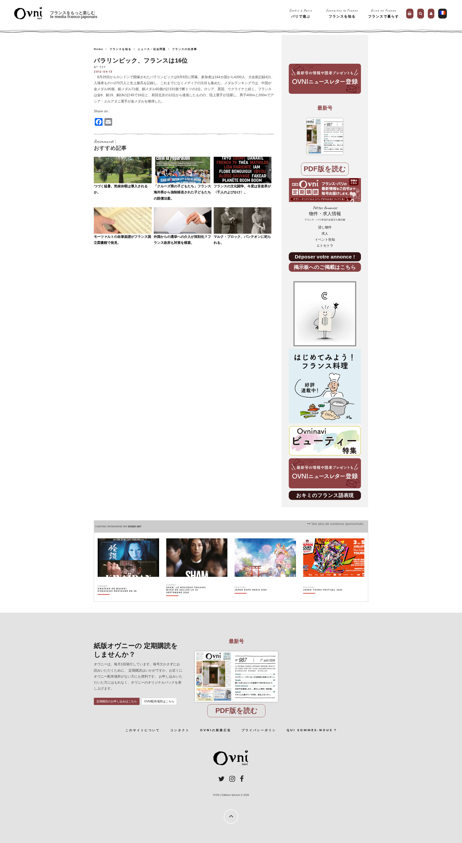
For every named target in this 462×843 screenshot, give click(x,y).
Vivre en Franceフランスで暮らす (383, 13)
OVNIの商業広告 (215, 730)
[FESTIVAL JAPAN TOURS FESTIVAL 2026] (322, 598)
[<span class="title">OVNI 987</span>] (325, 136)
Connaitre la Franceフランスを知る (342, 13)
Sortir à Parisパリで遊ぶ (300, 13)
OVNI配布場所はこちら (159, 701)
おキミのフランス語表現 (325, 495)
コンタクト (180, 730)
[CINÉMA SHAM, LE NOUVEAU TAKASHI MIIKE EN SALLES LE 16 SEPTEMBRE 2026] (186, 598)
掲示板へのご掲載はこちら (325, 267)
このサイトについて (142, 730)
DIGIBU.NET (134, 526)
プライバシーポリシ (259, 730)
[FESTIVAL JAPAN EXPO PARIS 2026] (251, 598)
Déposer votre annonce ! (325, 256)
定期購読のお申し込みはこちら (116, 701)
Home (98, 49)
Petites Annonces (324, 213)
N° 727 (100, 67)
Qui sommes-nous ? (312, 730)
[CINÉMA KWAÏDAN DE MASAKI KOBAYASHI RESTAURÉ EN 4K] (118, 598)
